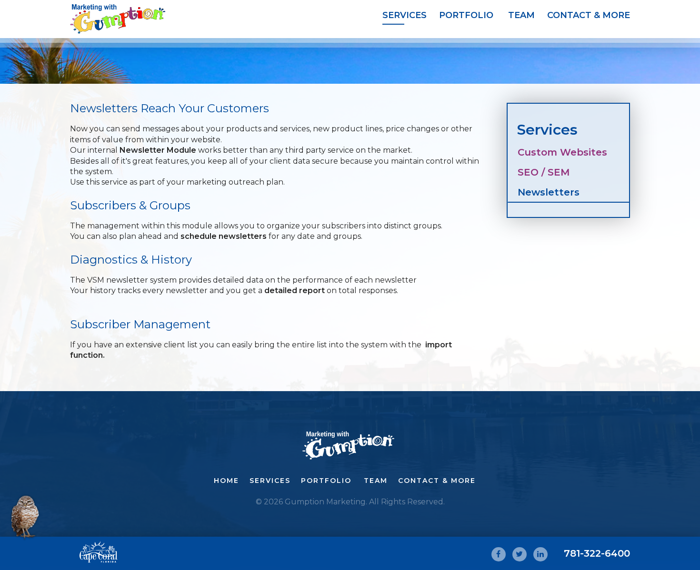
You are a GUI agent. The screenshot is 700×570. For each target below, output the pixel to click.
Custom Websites (562, 152)
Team (521, 15)
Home (226, 480)
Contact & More (588, 15)
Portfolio (466, 15)
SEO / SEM (544, 172)
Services (404, 15)
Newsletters (549, 192)
